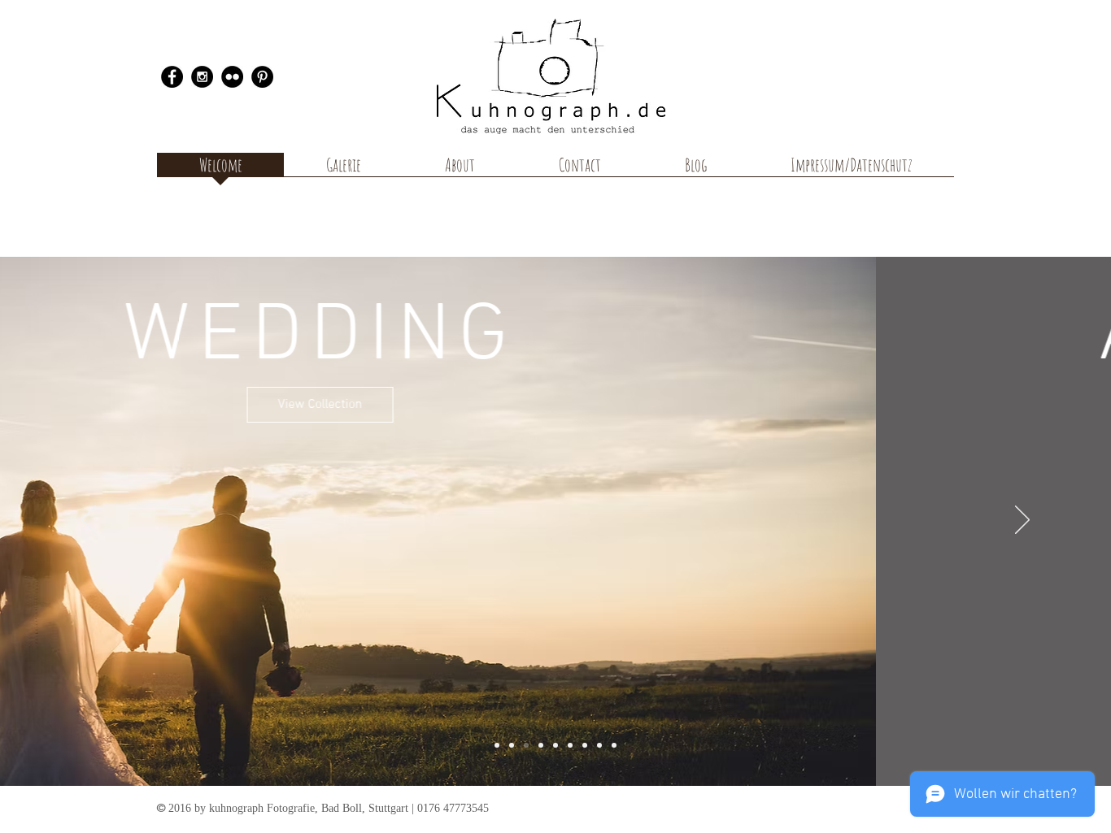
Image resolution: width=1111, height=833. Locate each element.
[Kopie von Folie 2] (584, 745)
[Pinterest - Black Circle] (262, 77)
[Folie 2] (497, 745)
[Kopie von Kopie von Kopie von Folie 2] (540, 745)
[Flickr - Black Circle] (232, 77)
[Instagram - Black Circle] (202, 77)
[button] (343, 170)
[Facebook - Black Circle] (172, 77)
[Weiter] (1022, 520)
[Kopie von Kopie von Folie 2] (526, 745)
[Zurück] (88, 520)
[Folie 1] (511, 745)
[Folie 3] (570, 745)
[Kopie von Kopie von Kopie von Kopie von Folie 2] (614, 745)
